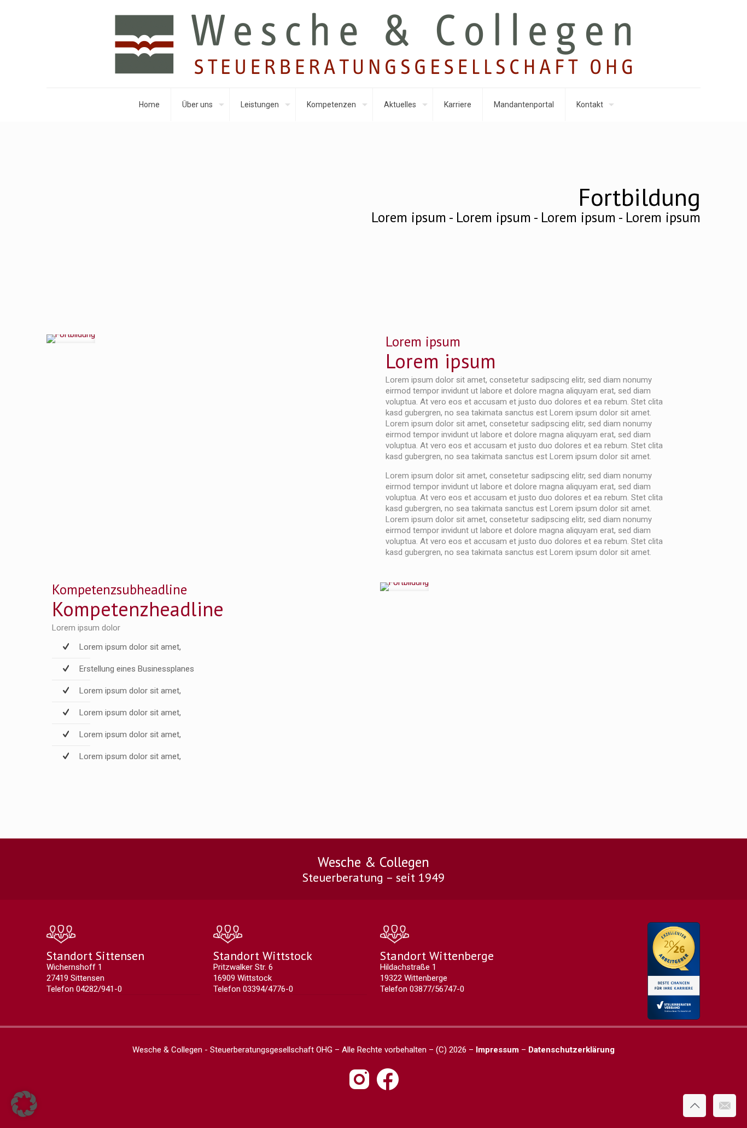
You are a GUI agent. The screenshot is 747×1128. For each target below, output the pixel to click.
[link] (70, 338)
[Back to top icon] (694, 1105)
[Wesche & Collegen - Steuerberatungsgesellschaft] (373, 44)
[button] (24, 1104)
